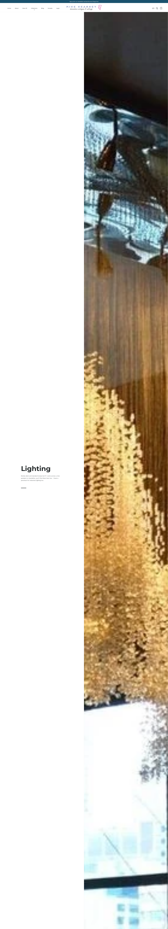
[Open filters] (153, 8)
